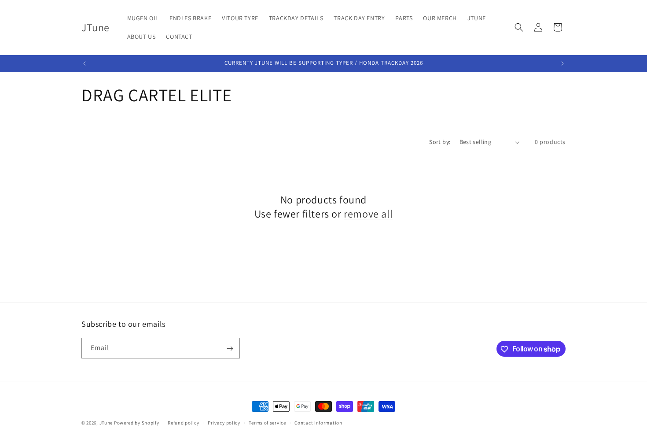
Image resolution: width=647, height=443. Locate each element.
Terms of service (267, 422)
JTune (106, 423)
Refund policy (183, 422)
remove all (368, 214)
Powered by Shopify (136, 423)
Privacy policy (224, 422)
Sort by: (439, 142)
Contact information (318, 422)
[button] (519, 27)
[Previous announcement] (84, 63)
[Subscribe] (229, 348)
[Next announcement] (562, 63)
